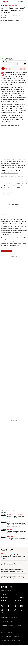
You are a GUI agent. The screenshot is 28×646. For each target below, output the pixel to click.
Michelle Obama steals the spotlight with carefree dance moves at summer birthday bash (16, 540)
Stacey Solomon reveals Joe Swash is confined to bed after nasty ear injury (13, 564)
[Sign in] (24, 1)
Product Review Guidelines (14, 640)
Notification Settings (7, 629)
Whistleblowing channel (8, 625)
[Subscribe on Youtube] (4, 610)
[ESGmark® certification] (10, 587)
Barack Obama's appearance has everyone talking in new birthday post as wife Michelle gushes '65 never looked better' (16, 525)
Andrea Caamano (8, 58)
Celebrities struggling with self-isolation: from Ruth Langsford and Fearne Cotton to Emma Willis (14, 556)
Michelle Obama (6, 80)
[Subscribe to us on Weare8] (23, 610)
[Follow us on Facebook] (11, 606)
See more (3, 512)
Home (3, 5)
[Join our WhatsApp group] (4, 613)
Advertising (4, 597)
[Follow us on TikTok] (23, 606)
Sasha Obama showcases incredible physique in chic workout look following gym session (16, 532)
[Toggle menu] (1, 1)
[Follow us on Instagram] (4, 606)
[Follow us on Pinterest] (17, 610)
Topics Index (18, 600)
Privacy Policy (21, 625)
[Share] (25, 64)
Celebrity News (11, 5)
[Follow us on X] (17, 606)
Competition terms (19, 629)
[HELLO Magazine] (5, 2)
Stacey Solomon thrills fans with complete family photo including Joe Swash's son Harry (13, 577)
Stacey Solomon (9, 72)
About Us (3, 594)
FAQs (16, 594)
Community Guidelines (7, 621)
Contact (3, 600)
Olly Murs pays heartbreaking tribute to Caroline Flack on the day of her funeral (12, 570)
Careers (3, 640)
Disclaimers (4, 617)
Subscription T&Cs (20, 597)
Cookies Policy (13, 617)
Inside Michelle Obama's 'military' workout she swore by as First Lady (16, 517)
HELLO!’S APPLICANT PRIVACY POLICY (10, 636)
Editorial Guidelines (7, 632)
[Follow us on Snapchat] (11, 610)
